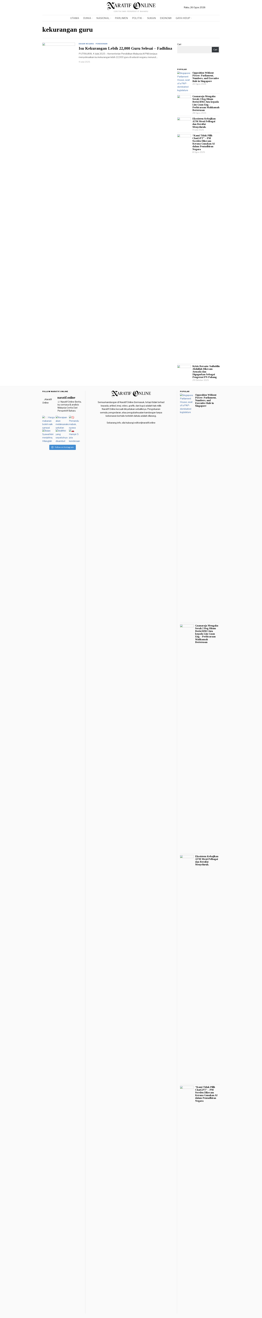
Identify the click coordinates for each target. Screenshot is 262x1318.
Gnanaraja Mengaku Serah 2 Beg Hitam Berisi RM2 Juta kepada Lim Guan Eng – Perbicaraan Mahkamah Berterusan (205, 103)
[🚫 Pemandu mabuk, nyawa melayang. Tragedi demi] (75, 422)
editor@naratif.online (144, 422)
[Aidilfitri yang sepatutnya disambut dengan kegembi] (62, 435)
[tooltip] (208, 7)
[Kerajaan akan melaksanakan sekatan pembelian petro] (62, 422)
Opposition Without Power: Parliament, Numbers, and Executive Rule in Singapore (205, 76)
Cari (179, 44)
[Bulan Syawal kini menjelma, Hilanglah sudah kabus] (48, 435)
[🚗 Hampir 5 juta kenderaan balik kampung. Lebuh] (75, 435)
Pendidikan (101, 44)
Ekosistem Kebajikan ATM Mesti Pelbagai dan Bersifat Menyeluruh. (204, 122)
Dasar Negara (86, 44)
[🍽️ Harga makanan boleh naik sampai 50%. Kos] (48, 422)
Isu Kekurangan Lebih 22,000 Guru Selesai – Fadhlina (125, 48)
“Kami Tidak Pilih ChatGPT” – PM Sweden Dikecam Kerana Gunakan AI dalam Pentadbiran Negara (203, 142)
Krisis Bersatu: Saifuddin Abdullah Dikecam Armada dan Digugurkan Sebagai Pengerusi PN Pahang (206, 372)
